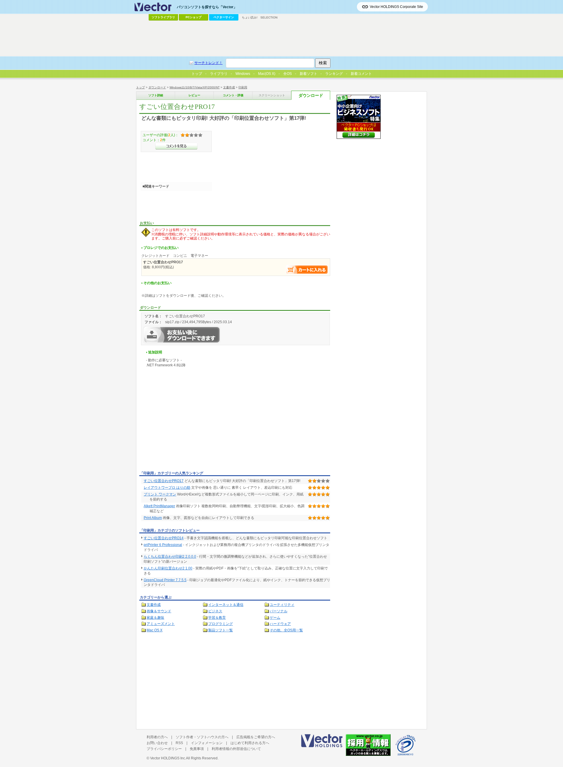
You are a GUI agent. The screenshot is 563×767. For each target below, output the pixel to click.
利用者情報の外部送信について (236, 749)
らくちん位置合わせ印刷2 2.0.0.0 (170, 556)
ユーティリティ (282, 605)
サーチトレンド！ (208, 63)
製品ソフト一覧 (220, 630)
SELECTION (268, 17)
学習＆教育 (217, 618)
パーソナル (278, 611)
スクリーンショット (272, 95)
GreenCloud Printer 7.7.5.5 (165, 580)
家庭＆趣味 (155, 618)
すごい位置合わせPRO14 (164, 538)
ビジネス (215, 611)
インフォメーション (207, 743)
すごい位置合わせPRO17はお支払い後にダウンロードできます (182, 335)
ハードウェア (280, 624)
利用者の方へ (157, 737)
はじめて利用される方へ (249, 743)
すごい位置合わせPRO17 (164, 481)
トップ (140, 87)
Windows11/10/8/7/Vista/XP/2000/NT (194, 87)
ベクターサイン (223, 17)
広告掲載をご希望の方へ (255, 737)
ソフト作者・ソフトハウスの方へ (202, 737)
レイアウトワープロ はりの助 (167, 488)
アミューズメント (161, 624)
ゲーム (275, 618)
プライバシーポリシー (164, 749)
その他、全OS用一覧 (286, 630)
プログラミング (220, 624)
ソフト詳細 (155, 95)
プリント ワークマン (160, 494)
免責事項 (197, 749)
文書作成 (229, 87)
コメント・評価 (233, 95)
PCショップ (193, 17)
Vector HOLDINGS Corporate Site (396, 7)
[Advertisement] (188, 425)
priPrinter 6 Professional (163, 545)
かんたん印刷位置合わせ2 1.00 (168, 568)
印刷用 (242, 87)
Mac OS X (154, 630)
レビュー (194, 95)
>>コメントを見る (176, 146)
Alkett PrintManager (159, 506)
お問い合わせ (157, 743)
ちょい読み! (249, 17)
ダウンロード (157, 87)
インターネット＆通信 (225, 605)
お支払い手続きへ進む (307, 269)
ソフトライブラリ (163, 17)
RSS (179, 743)
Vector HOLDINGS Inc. (168, 758)
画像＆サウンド (159, 611)
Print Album (153, 518)
